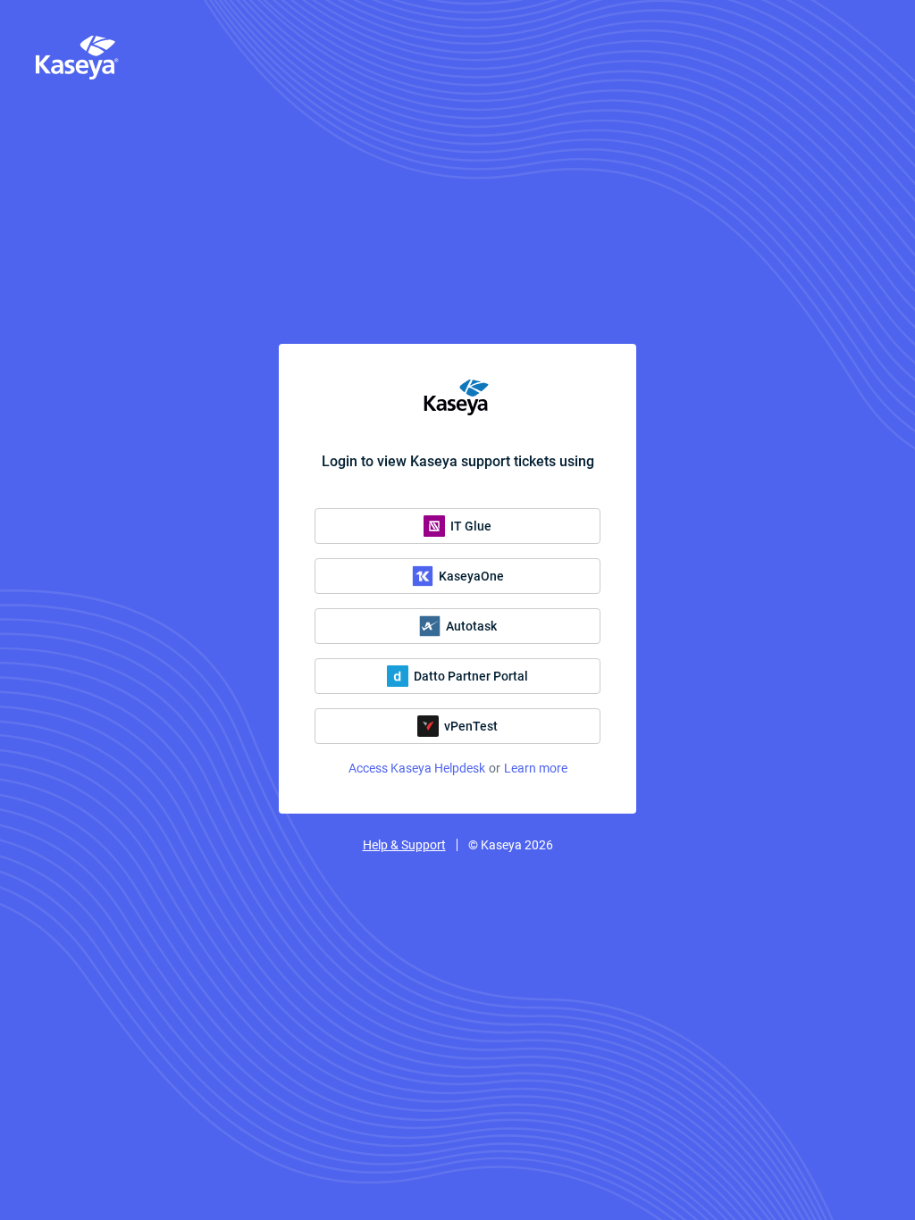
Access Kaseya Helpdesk (416, 768)
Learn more (535, 768)
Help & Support (404, 845)
